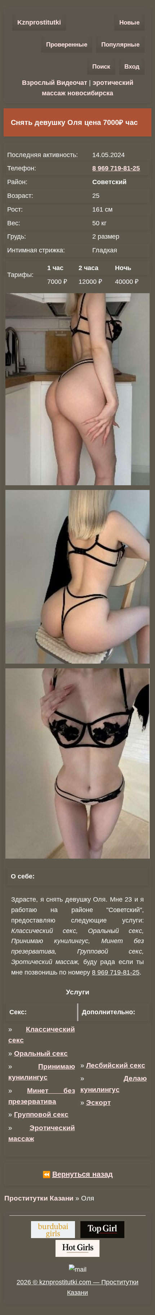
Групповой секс (41, 1114)
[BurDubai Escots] (53, 1229)
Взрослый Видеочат (54, 82)
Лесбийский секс (115, 1065)
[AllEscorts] (77, 1248)
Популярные (120, 44)
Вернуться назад (82, 1174)
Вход (132, 66)
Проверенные (66, 44)
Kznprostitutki (39, 22)
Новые (129, 22)
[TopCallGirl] (102, 1229)
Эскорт (98, 1102)
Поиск (101, 66)
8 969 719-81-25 (116, 168)
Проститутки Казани (39, 1198)
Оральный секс (41, 1053)
